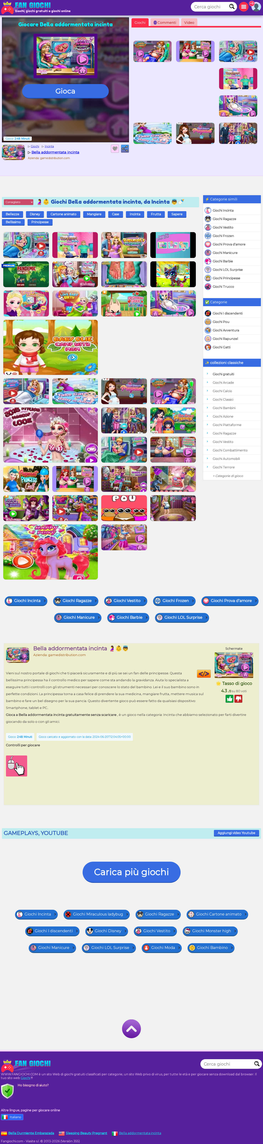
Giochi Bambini (224, 408)
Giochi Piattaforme (227, 425)
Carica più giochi (131, 871)
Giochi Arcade (223, 382)
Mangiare (94, 214)
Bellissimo (13, 222)
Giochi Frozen (223, 236)
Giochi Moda (163, 947)
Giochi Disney (108, 931)
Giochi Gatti (221, 347)
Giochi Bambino (212, 947)
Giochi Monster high (211, 931)
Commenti (165, 23)
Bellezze (12, 214)
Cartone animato (63, 214)
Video (189, 23)
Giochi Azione (223, 416)
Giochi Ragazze (224, 219)
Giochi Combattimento (230, 450)
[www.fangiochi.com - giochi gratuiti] (27, 1066)
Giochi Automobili (226, 459)
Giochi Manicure (225, 253)
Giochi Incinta (223, 210)
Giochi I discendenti (228, 313)
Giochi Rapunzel (225, 339)
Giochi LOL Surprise (228, 270)
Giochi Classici (223, 399)
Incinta (135, 214)
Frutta (156, 214)
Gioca (65, 91)
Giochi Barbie (223, 261)
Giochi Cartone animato (218, 914)
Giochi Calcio (222, 391)
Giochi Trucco (223, 287)
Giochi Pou (221, 322)
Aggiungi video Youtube (236, 833)
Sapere (177, 214)
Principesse (40, 222)
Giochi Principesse (226, 278)
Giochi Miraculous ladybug (98, 914)
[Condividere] (125, 149)
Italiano (15, 1117)
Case (115, 214)
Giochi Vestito (223, 227)
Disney (35, 214)
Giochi (140, 23)
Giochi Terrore (224, 467)
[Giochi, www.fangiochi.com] (27, 7)
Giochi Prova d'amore (229, 244)
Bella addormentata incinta (140, 1133)
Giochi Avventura (226, 330)
